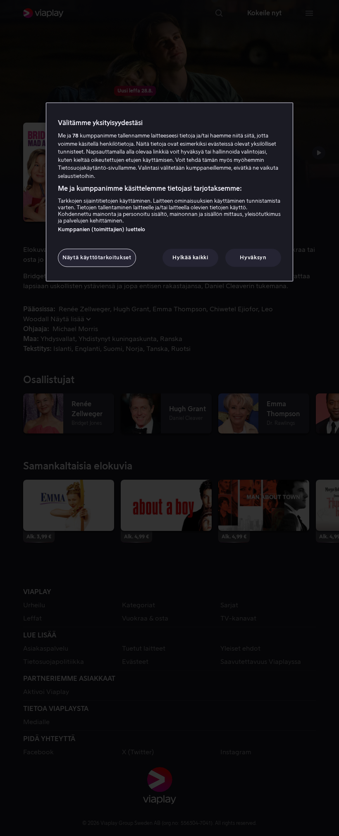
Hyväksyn (253, 257)
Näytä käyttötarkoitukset (96, 257)
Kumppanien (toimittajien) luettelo (101, 229)
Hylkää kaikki (190, 257)
